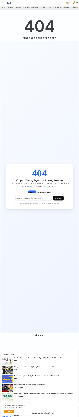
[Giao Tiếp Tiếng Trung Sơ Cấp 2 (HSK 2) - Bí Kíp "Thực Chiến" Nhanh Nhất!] (7, 379)
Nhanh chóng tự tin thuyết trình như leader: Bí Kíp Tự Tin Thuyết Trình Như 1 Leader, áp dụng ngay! (43, 393)
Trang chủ (40, 335)
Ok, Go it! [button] (9, 411)
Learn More (18, 407)
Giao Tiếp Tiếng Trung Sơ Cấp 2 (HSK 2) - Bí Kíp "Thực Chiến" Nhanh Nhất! (36, 376)
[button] (77, 3)
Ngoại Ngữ (26, 7)
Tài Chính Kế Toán (45, 7)
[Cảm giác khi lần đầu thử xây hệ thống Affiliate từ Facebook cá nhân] (7, 370)
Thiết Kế (18, 7)
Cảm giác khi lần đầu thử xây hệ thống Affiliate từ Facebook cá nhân (34, 367)
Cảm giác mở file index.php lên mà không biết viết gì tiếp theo (34, 413)
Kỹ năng (75, 7)
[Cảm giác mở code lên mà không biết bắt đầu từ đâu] (7, 388)
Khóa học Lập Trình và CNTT (62, 7)
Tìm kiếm (58, 198)
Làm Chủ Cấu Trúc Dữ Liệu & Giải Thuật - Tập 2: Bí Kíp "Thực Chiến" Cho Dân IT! (38, 358)
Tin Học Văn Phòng (7, 7)
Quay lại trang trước (44, 192)
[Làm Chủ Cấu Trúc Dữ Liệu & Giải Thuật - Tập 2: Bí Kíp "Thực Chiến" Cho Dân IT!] (7, 361)
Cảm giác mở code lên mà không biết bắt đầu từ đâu (29, 384)
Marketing (34, 7)
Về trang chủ (32, 192)
